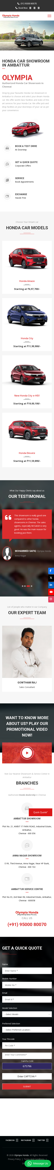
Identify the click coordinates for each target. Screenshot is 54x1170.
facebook (10, 1140)
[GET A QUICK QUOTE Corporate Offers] (26, 169)
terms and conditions (34, 1159)
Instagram (26, 1140)
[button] (22, 586)
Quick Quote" (40, 812)
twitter (41, 1140)
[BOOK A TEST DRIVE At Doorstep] (26, 153)
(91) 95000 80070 (28, 3)
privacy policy (14, 1159)
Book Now (23, 8)
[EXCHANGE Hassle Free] (21, 201)
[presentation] (5, 660)
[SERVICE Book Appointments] (24, 185)
